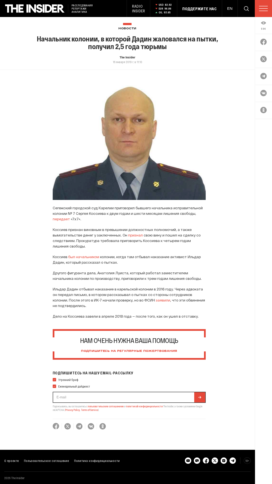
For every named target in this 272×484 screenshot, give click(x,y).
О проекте (11, 461)
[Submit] (199, 397)
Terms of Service (89, 409)
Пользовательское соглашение (46, 461)
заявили (163, 300)
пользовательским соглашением (106, 406)
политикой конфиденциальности (144, 406)
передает (61, 219)
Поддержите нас (199, 8)
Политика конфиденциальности (97, 461)
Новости (127, 28)
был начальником (83, 257)
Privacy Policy (72, 409)
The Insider (127, 57)
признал (135, 235)
